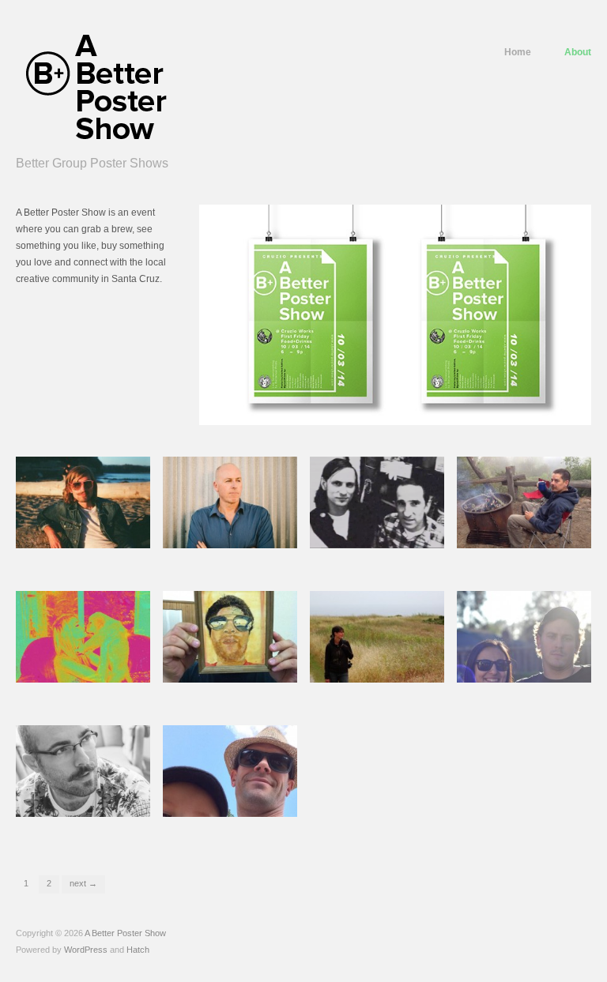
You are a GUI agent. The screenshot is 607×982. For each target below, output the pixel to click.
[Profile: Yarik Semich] (83, 502)
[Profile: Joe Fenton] (230, 770)
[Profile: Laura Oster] (377, 636)
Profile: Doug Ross (232, 546)
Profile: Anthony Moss (531, 680)
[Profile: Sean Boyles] (230, 636)
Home (517, 52)
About (577, 52)
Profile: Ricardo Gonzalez (514, 537)
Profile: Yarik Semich (84, 546)
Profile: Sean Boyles (232, 680)
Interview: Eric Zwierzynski (383, 546)
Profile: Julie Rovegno (82, 680)
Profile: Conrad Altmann (68, 805)
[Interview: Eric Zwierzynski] (377, 502)
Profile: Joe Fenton (226, 814)
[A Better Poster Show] (95, 89)
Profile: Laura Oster (381, 680)
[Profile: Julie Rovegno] (83, 636)
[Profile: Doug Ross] (230, 502)
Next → (83, 883)
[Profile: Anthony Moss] (524, 636)
